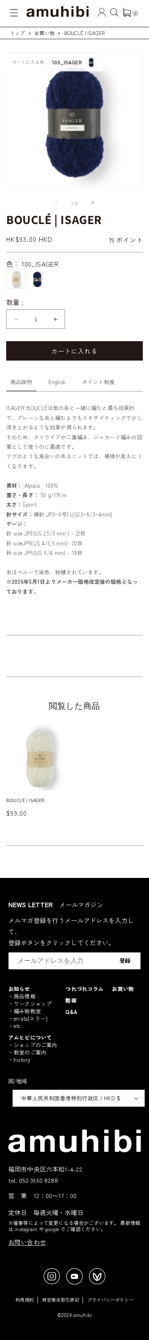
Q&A (71, 1012)
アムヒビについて (30, 1037)
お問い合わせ (27, 1242)
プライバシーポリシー (110, 1299)
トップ (17, 32)
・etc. (15, 1026)
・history (19, 1060)
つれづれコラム (84, 989)
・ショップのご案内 (32, 1045)
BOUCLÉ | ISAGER (84, 32)
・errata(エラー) (28, 1018)
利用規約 (24, 1299)
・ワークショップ (30, 1003)
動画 (70, 1000)
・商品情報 (22, 996)
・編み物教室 (24, 1011)
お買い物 (44, 32)
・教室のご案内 (27, 1052)
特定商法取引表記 (60, 1299)
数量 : (15, 302)
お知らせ (19, 989)
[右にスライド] (93, 202)
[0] (127, 14)
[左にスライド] (56, 202)
